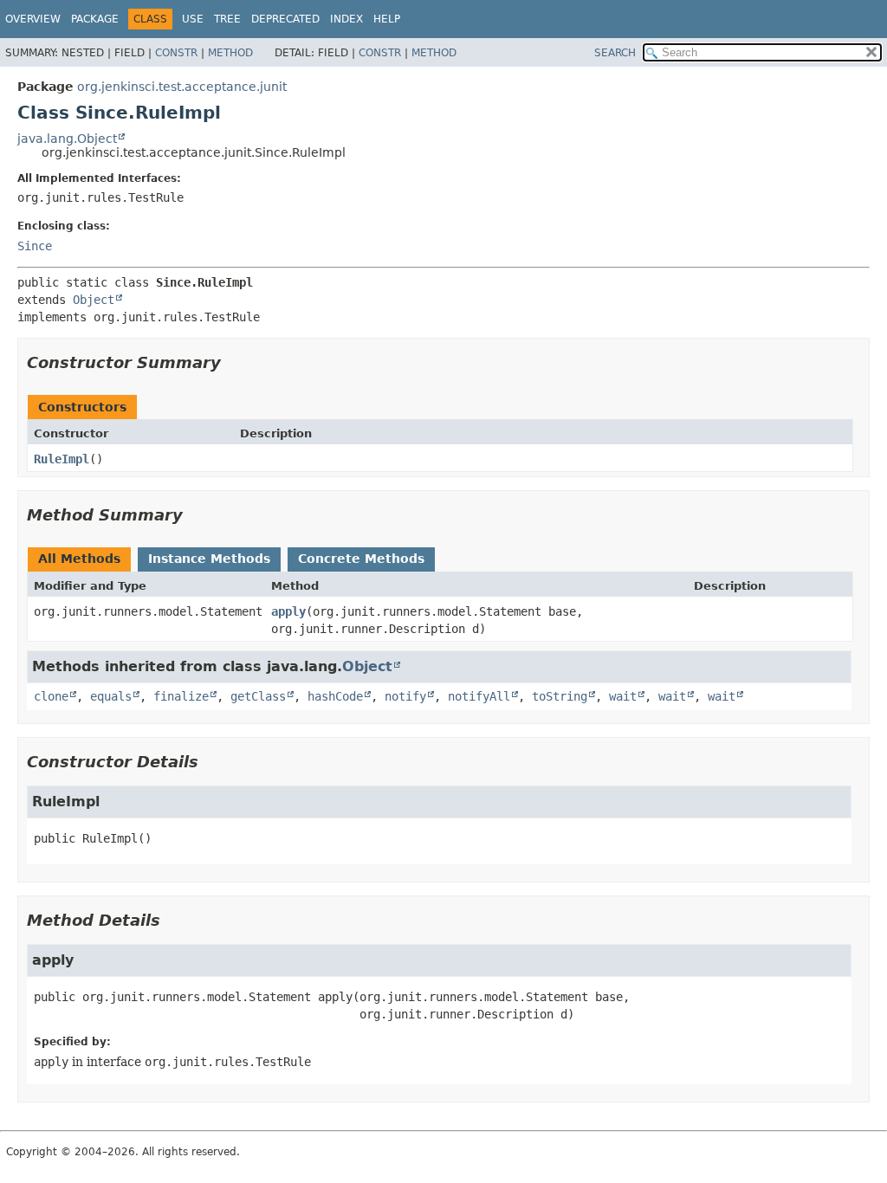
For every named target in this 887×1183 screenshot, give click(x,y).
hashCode (335, 696)
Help (386, 19)
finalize (181, 696)
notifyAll (479, 696)
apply (288, 611)
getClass (258, 696)
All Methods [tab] (79, 559)
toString (559, 696)
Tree (227, 19)
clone (51, 696)
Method (230, 53)
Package (95, 19)
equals (111, 696)
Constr (176, 53)
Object (93, 300)
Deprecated (285, 19)
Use (193, 19)
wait (623, 696)
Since (34, 246)
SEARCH (615, 53)
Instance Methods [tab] (209, 559)
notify (405, 696)
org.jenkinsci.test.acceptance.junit (182, 87)
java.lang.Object (67, 138)
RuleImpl (61, 459)
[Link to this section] (233, 362)
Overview (33, 19)
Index (346, 19)
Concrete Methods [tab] (361, 559)
